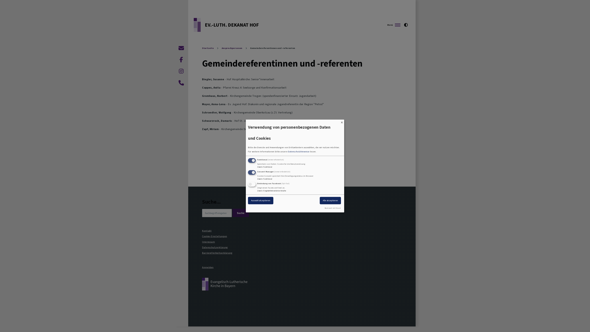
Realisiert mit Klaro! (333, 208)
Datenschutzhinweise (299, 151)
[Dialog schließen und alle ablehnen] (342, 121)
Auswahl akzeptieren (260, 200)
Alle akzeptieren (330, 200)
